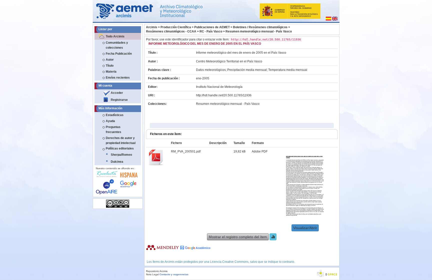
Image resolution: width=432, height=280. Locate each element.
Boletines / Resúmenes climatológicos (260, 27)
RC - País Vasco (211, 31)
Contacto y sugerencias (174, 274)
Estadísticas (115, 115)
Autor (110, 59)
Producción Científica (175, 27)
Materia (111, 71)
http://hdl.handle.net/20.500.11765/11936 (224, 95)
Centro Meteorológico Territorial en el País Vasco (229, 61)
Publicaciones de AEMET (212, 27)
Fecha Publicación (119, 53)
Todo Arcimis (115, 36)
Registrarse (119, 100)
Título (110, 65)
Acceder (117, 93)
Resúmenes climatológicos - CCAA (171, 31)
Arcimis (151, 27)
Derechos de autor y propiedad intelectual (121, 140)
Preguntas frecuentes (113, 129)
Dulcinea (117, 161)
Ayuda (110, 121)
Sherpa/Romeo (121, 154)
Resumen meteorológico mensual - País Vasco (259, 31)
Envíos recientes (118, 77)
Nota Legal (152, 274)
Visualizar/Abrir (305, 228)
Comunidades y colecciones (117, 45)
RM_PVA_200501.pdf (185, 151)
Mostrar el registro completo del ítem (238, 237)
